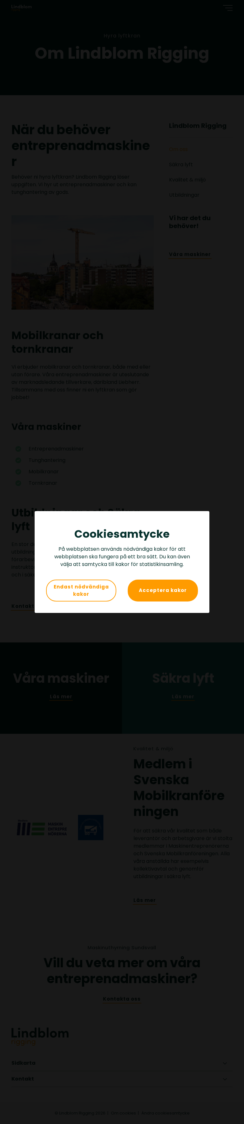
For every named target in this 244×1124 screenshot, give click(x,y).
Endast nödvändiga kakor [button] (81, 590)
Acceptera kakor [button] (163, 590)
